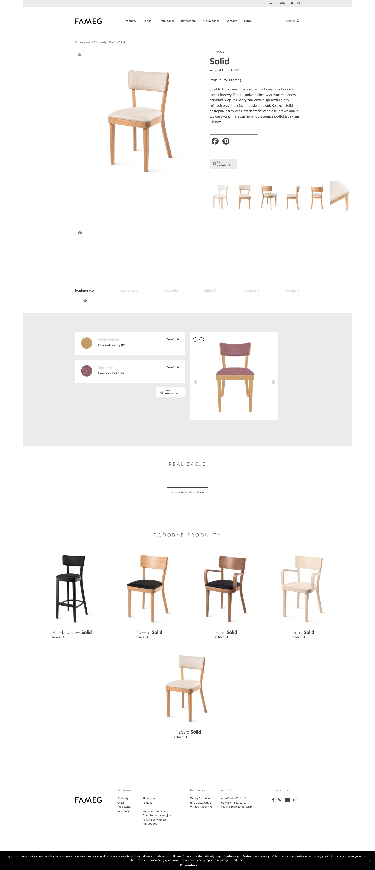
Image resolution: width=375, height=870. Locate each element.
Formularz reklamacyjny (156, 815)
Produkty (130, 20)
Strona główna (84, 42)
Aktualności (211, 20)
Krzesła (113, 42)
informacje (251, 290)
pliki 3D (210, 290)
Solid (219, 61)
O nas (147, 20)
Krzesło (149, 632)
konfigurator (85, 290)
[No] (370, 861)
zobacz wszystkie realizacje (188, 492)
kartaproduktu (221, 163)
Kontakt (231, 20)
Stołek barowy (72, 632)
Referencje (188, 20)
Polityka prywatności (154, 819)
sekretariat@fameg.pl (239, 807)
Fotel (226, 632)
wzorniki (171, 290)
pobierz (270, 3)
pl (292, 3)
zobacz (56, 637)
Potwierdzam (188, 865)
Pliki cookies (149, 824)
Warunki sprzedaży (153, 811)
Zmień (170, 339)
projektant (129, 290)
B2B (282, 3)
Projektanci (166, 20)
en (298, 3)
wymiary (293, 290)
